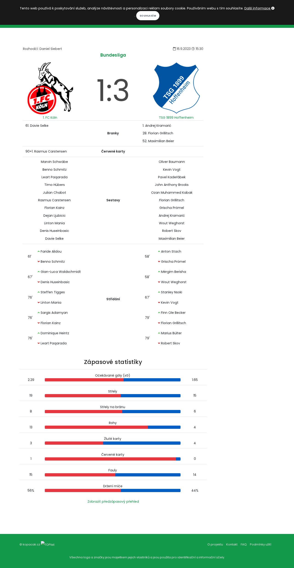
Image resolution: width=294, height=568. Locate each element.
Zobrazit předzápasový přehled (113, 501)
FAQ (244, 544)
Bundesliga (113, 55)
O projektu (215, 544)
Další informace (257, 8)
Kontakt (231, 544)
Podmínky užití (260, 544)
